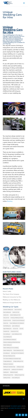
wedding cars (6, 372)
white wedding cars (16, 377)
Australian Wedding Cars (8, 309)
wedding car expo (20, 366)
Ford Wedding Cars (7, 325)
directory (9, 201)
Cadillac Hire (5, 315)
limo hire (21, 328)
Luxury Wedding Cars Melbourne (9, 339)
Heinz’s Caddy (7, 291)
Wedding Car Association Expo (9, 366)
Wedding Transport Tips (19, 374)
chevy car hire (6, 317)
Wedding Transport (14, 372)
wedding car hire (6, 369)
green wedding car (16, 325)
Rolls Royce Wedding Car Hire (9, 355)
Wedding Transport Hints (8, 374)
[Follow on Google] (26, 415)
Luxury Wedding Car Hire (16, 334)
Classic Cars (5, 323)
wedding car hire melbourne (17, 369)
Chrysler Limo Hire (7, 320)
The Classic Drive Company (11, 294)
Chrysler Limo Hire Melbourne (18, 320)
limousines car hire (14, 331)
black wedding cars (7, 312)
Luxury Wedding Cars (7, 336)
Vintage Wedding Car (7, 361)
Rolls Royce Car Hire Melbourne (17, 353)
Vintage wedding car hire (18, 361)
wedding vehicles (6, 377)
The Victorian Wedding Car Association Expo (12, 358)
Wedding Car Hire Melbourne (11, 300)
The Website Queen (16, 406)
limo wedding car (6, 334)
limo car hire (15, 328)
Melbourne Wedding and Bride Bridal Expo (11, 342)
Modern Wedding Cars (7, 350)
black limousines (18, 309)
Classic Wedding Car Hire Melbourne (17, 323)
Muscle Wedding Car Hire (18, 350)
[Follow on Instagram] (23, 415)
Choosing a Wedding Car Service (17, 317)
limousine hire (6, 331)
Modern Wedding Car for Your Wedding (10, 347)
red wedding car (6, 353)
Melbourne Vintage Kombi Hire (12, 302)
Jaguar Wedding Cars (7, 328)
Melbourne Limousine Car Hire (12, 297)
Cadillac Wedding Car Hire (15, 315)
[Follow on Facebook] (16, 415)
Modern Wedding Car (7, 345)
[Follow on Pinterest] (20, 415)
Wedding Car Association (8, 364)
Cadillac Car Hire (16, 312)
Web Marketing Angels (14, 408)
